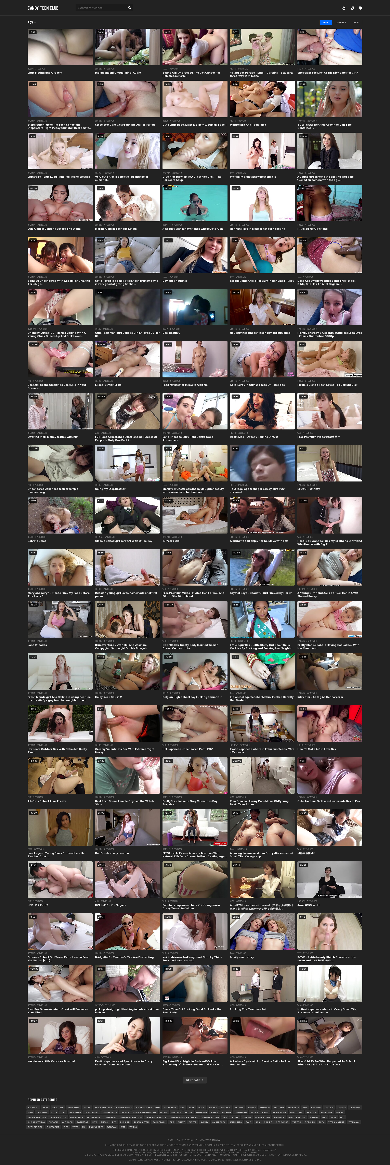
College (329, 1107)
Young (133, 1127)
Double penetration (144, 1112)
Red (114, 1122)
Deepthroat (92, 1112)
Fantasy (176, 1112)
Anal (45, 1107)
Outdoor (67, 1122)
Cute (54, 1112)
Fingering (201, 1112)
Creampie (355, 1107)
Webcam (112, 1127)
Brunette (293, 1107)
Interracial (94, 1117)
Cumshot (42, 1112)
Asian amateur (103, 1107)
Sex (172, 1122)
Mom (333, 1117)
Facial (163, 1112)
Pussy (104, 1122)
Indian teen (76, 1117)
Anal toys (74, 1107)
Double (125, 1112)
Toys (75, 1127)
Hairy (265, 1112)
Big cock (226, 1107)
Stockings (282, 1122)
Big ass (213, 1107)
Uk (83, 1127)
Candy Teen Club (43, 8)
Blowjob (265, 1107)
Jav (225, 1117)
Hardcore (326, 1112)
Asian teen (170, 1107)
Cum (30, 1112)
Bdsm (201, 1107)
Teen (321, 1122)
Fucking (226, 1112)
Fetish (188, 1112)
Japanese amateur (131, 1117)
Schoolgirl (159, 1122)
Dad (63, 1112)
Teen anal (354, 1122)
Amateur (33, 1107)
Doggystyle (110, 1112)
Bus (305, 1107)
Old (342, 1117)
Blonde (252, 1107)
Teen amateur (336, 1122)
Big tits (239, 1107)
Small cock (218, 1122)
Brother (279, 1107)
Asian (87, 1107)
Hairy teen (296, 1112)
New (356, 22)
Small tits (236, 1122)
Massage (279, 1117)
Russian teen (141, 1122)
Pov (94, 1122)
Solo (248, 1122)
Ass (182, 1107)
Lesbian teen (262, 1117)
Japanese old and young (184, 1117)
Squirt (268, 1122)
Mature (314, 1117)
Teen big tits (35, 1127)
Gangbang (241, 1112)
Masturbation (297, 1117)
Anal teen (58, 1107)
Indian (339, 1112)
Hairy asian (279, 1112)
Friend (214, 1112)
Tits (65, 1127)
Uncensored (96, 1127)
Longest (341, 22)
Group (254, 1112)
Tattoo (296, 1122)
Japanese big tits (156, 1117)
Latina (234, 1117)
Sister (192, 1122)
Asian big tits (124, 1107)
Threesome (53, 1127)
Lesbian (247, 1117)
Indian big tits (58, 1117)
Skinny (204, 1122)
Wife (123, 1127)
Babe (191, 1107)
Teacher (310, 1122)
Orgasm (53, 1122)
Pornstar (82, 1122)
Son (258, 1122)
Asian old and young (148, 1107)
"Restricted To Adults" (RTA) (182, 1159)
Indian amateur (37, 1117)
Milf (324, 1117)
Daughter (75, 1112)
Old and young (36, 1122)
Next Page (194, 1080)
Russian (125, 1122)
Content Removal (211, 1140)
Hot (325, 22)
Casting (316, 1107)
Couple (342, 1107)
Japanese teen (210, 1117)
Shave (181, 1122)
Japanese (110, 1117)
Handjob (312, 1112)
